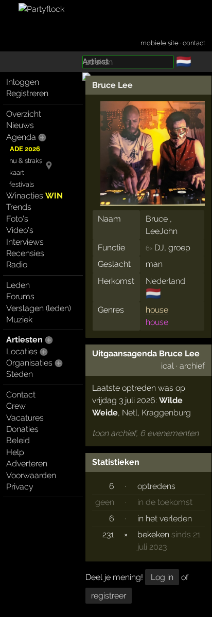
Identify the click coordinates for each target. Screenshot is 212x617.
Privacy (19, 487)
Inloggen (22, 82)
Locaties (22, 351)
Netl (129, 413)
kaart (16, 172)
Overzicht (23, 114)
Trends (18, 207)
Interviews (25, 242)
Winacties (34, 196)
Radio (16, 264)
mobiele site (159, 43)
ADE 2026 (25, 149)
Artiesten (24, 339)
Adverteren (26, 463)
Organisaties (29, 363)
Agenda (21, 137)
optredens (156, 486)
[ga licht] (197, 62)
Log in (162, 577)
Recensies (25, 253)
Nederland (165, 281)
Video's (19, 230)
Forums (20, 296)
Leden (18, 285)
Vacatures (25, 418)
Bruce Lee (112, 85)
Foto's (17, 219)
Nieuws (20, 125)
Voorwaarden (31, 475)
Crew (16, 406)
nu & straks (25, 161)
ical (167, 366)
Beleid (18, 440)
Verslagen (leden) (38, 308)
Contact (21, 395)
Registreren (27, 93)
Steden (19, 374)
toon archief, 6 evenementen (145, 433)
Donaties (22, 429)
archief (192, 366)
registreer (108, 596)
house (157, 310)
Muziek (19, 319)
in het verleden (164, 518)
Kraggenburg (166, 413)
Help (15, 452)
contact (194, 43)
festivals (21, 184)
